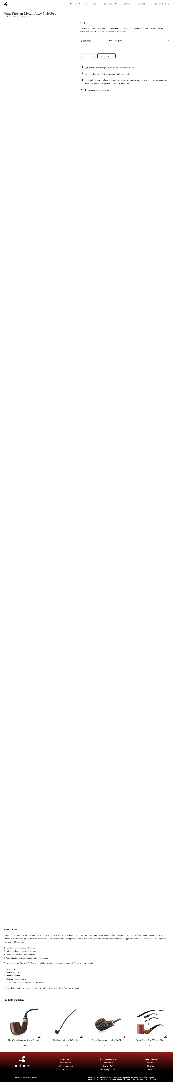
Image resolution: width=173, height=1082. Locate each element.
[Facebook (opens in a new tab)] (156, 4)
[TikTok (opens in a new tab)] (168, 4)
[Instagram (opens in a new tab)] (162, 4)
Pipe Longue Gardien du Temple (65, 1040)
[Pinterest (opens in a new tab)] (159, 4)
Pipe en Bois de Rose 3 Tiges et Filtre (150, 1040)
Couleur (86, 41)
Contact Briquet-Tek (141, 1079)
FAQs (154, 1079)
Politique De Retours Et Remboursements (105, 1079)
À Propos (127, 1079)
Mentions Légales (147, 1077)
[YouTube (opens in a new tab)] (165, 4)
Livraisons (151, 1066)
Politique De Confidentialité (99, 1077)
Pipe (11, 17)
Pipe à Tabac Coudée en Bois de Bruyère (23, 1040)
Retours (151, 1069)
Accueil (6, 17)
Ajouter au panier (106, 56)
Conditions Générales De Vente (125, 1077)
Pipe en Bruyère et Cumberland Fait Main (107, 1040)
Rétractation (151, 1062)
